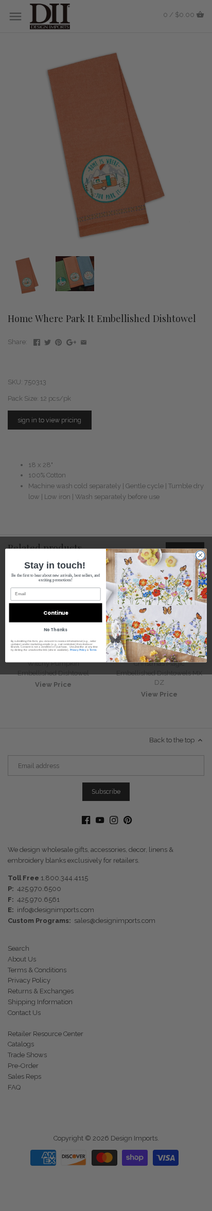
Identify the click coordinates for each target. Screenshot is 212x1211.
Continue (55, 612)
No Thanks (55, 630)
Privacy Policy (78, 649)
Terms (93, 649)
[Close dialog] (200, 555)
